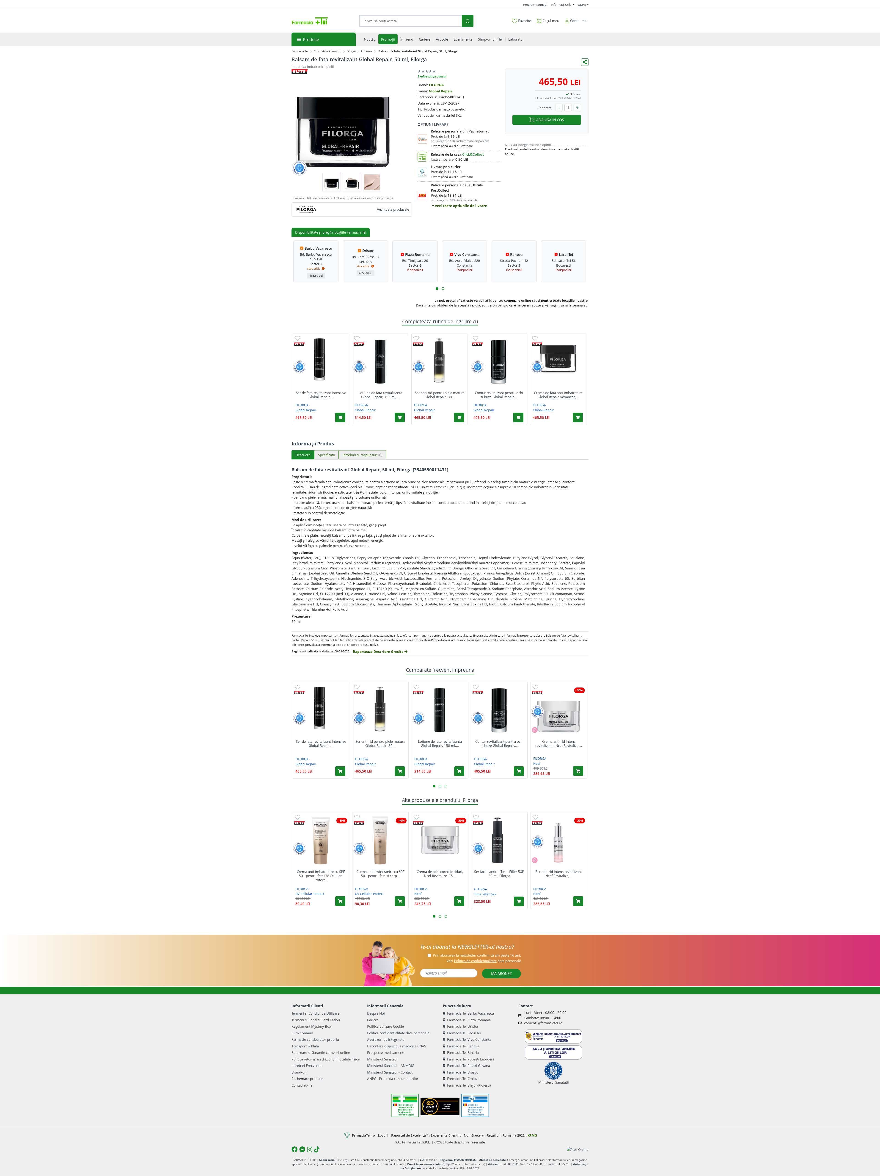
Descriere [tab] (302, 455)
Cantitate (545, 107)
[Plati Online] (577, 1149)
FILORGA (436, 85)
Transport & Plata (305, 1046)
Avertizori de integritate (385, 1039)
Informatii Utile (561, 5)
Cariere (372, 1020)
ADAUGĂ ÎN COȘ (550, 119)
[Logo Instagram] (309, 1149)
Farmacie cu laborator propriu (315, 1039)
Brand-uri (299, 1072)
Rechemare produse (307, 1078)
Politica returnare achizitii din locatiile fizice (326, 1059)
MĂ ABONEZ (501, 973)
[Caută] (467, 21)
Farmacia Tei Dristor (462, 1026)
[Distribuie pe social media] (584, 62)
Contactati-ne (302, 1085)
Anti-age (366, 51)
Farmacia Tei (300, 51)
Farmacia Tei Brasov (462, 1072)
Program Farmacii (535, 5)
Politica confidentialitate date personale (398, 1033)
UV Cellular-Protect (309, 894)
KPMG (532, 1135)
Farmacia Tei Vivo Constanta (469, 1039)
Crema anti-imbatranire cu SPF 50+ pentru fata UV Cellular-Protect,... (321, 876)
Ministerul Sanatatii (382, 1059)
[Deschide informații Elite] (299, 344)
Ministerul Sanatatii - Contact (389, 1072)
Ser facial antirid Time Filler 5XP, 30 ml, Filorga (499, 874)
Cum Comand (302, 1033)
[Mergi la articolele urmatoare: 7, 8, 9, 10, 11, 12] (443, 288)
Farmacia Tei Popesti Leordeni (470, 1059)
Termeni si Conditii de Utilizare (315, 1013)
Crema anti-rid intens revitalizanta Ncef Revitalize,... (558, 743)
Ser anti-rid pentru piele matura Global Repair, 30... (440, 395)
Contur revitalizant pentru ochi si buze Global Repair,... (499, 395)
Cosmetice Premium (327, 51)
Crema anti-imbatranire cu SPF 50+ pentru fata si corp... (380, 874)
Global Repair (440, 91)
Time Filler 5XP (485, 894)
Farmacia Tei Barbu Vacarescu (470, 1013)
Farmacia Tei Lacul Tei (464, 1033)
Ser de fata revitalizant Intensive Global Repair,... (321, 395)
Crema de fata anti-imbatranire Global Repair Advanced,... (558, 395)
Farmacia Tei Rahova (463, 1046)
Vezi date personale (484, 960)
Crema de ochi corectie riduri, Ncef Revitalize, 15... (440, 874)
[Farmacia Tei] (310, 21)
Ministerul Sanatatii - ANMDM (390, 1065)
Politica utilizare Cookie (385, 1026)
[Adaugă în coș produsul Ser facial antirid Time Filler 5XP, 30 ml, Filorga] (519, 901)
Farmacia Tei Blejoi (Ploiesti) (469, 1085)
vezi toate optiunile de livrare (460, 205)
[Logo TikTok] (316, 1149)
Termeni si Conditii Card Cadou (316, 1020)
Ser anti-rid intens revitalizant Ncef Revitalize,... (559, 874)
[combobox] (410, 21)
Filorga (351, 51)
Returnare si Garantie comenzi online (321, 1052)
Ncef (536, 763)
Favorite (524, 20)
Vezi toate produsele (393, 209)
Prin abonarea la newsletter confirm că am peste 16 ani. (477, 955)
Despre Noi (376, 1013)
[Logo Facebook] (294, 1149)
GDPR (582, 5)
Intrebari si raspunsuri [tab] (362, 455)
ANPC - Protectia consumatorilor (392, 1078)
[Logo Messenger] (302, 1149)
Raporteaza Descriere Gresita (378, 651)
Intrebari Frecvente (306, 1065)
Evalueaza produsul (432, 76)
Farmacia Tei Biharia (463, 1052)
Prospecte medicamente (386, 1052)
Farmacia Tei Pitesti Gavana (468, 1065)
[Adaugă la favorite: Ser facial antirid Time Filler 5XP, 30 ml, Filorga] (476, 817)
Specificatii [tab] (326, 455)
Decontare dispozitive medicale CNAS (396, 1046)
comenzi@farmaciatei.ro (543, 1023)
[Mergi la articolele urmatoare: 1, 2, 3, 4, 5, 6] (437, 288)
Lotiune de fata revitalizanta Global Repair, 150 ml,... (380, 395)
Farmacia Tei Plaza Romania (469, 1020)
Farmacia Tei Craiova (463, 1078)
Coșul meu (550, 20)
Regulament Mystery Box (311, 1026)
